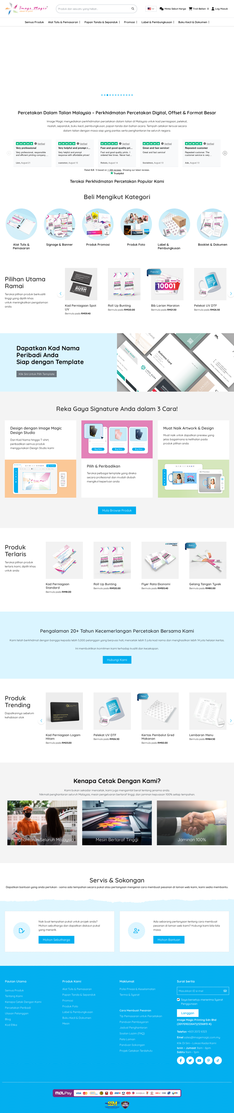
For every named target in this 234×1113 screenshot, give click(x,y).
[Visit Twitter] (190, 1060)
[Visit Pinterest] (209, 1060)
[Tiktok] (218, 1060)
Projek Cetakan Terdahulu (136, 1050)
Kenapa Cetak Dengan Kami (23, 1002)
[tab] (102, 95)
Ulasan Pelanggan (16, 1013)
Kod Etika (11, 1024)
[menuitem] (34, 22)
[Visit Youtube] (199, 1060)
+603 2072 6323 (197, 1031)
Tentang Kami (14, 996)
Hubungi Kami (117, 660)
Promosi (67, 1000)
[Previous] (60, 293)
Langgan (187, 1013)
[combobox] (151, 9)
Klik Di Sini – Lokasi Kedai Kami (196, 1043)
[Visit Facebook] (181, 1060)
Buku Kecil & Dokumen (76, 1017)
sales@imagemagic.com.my (201, 1037)
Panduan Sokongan (132, 1045)
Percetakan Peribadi (18, 1007)
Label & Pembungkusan (77, 1012)
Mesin (66, 1023)
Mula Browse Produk (117, 510)
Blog (8, 1019)
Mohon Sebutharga (56, 940)
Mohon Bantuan (169, 940)
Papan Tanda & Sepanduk (79, 994)
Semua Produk (14, 990)
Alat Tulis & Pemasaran (77, 989)
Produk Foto (70, 1006)
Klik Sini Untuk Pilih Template (36, 374)
